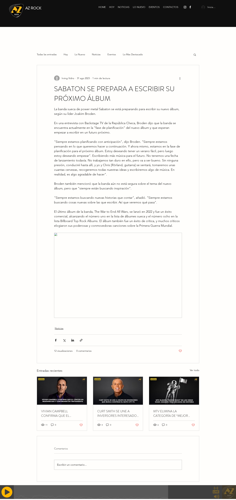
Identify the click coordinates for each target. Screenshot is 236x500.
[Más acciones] (180, 78)
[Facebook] (190, 7)
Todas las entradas (47, 54)
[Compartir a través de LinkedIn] (72, 340)
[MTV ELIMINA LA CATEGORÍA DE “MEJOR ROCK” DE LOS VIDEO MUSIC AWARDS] (174, 391)
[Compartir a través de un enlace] (81, 340)
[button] (194, 54)
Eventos (111, 54)
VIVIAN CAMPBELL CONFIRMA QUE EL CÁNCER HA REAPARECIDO (61, 413)
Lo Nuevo (80, 54)
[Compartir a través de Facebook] (55, 340)
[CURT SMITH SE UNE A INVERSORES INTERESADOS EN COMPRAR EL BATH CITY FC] (118, 391)
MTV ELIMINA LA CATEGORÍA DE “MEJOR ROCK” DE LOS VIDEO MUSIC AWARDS (170, 413)
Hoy (66, 54)
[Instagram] (185, 7)
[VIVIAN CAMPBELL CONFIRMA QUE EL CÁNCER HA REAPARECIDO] (62, 391)
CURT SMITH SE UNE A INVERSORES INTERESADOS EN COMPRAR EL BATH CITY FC (117, 413)
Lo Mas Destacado (133, 54)
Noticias (96, 54)
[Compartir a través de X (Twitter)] (64, 340)
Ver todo (194, 370)
